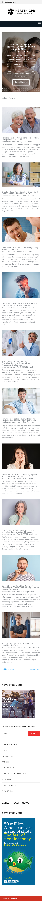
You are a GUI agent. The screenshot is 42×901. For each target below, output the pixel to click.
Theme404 (14, 899)
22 (4, 90)
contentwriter (14, 55)
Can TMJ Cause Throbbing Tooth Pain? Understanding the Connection (19, 304)
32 (23, 90)
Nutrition (6, 780)
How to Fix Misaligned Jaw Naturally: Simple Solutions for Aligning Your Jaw (19, 420)
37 (32, 90)
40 (38, 90)
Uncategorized (9, 785)
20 (38, 88)
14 (27, 88)
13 (25, 88)
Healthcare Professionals (15, 774)
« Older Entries (8, 669)
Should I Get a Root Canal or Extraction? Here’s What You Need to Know (20, 193)
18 (34, 88)
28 (15, 90)
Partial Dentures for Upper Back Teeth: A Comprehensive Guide (20, 139)
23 (6, 90)
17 (32, 88)
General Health (9, 768)
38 (34, 90)
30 (19, 90)
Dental (30, 142)
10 (19, 88)
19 (36, 88)
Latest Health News (15, 802)
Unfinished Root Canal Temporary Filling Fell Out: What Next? (20, 249)
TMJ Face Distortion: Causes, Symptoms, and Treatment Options (20, 475)
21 (2, 90)
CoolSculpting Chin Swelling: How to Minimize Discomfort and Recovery (18, 531)
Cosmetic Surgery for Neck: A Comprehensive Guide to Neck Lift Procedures (21, 48)
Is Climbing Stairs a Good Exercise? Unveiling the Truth (18, 644)
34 (27, 90)
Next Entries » (34, 669)
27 (13, 90)
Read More (21, 82)
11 (21, 88)
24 (8, 90)
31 (21, 90)
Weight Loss (33, 534)
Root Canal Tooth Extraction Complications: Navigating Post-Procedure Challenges (16, 363)
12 (23, 88)
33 (25, 90)
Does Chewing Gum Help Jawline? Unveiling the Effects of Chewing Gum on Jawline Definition (20, 588)
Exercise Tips (33, 647)
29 (17, 90)
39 (36, 90)
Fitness (5, 762)
